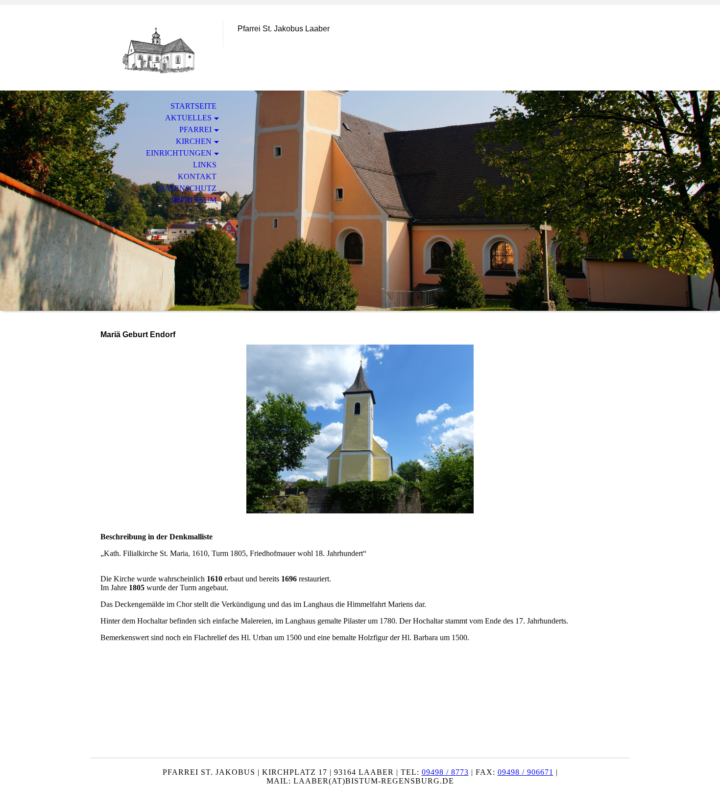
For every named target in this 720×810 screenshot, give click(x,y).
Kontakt (197, 176)
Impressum (193, 200)
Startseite (193, 106)
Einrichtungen (179, 153)
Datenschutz (187, 188)
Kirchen (194, 141)
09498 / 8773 (445, 772)
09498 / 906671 (525, 772)
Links (204, 165)
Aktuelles (188, 118)
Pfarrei (195, 129)
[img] (157, 48)
